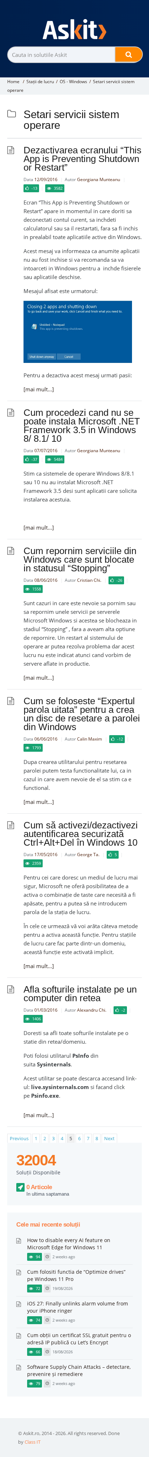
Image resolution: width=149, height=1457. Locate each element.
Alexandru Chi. (91, 1010)
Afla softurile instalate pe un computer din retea (80, 993)
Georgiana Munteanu (98, 179)
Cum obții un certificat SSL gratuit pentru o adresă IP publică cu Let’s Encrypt (79, 1339)
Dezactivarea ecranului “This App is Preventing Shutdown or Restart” (82, 159)
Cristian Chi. (89, 580)
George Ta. (88, 854)
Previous (19, 1138)
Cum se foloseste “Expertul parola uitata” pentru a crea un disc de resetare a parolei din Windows (82, 714)
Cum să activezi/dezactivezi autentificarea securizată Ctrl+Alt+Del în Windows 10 (81, 834)
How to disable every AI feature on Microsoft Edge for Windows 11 (68, 1244)
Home (13, 81)
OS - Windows (73, 81)
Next (109, 1138)
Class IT (33, 1442)
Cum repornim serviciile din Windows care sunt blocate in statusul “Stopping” (80, 559)
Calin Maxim (89, 739)
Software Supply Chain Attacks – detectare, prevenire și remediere (79, 1370)
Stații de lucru (40, 81)
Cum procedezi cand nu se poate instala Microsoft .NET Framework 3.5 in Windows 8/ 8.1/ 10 (82, 425)
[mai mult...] (39, 389)
